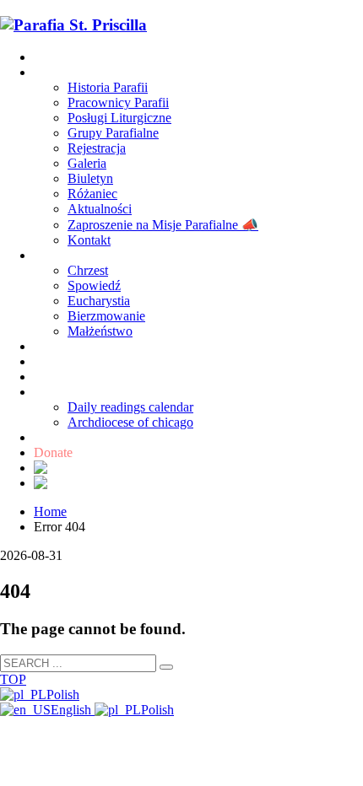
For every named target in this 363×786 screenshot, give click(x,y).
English (73, 710)
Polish (62, 694)
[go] (166, 667)
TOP (13, 679)
